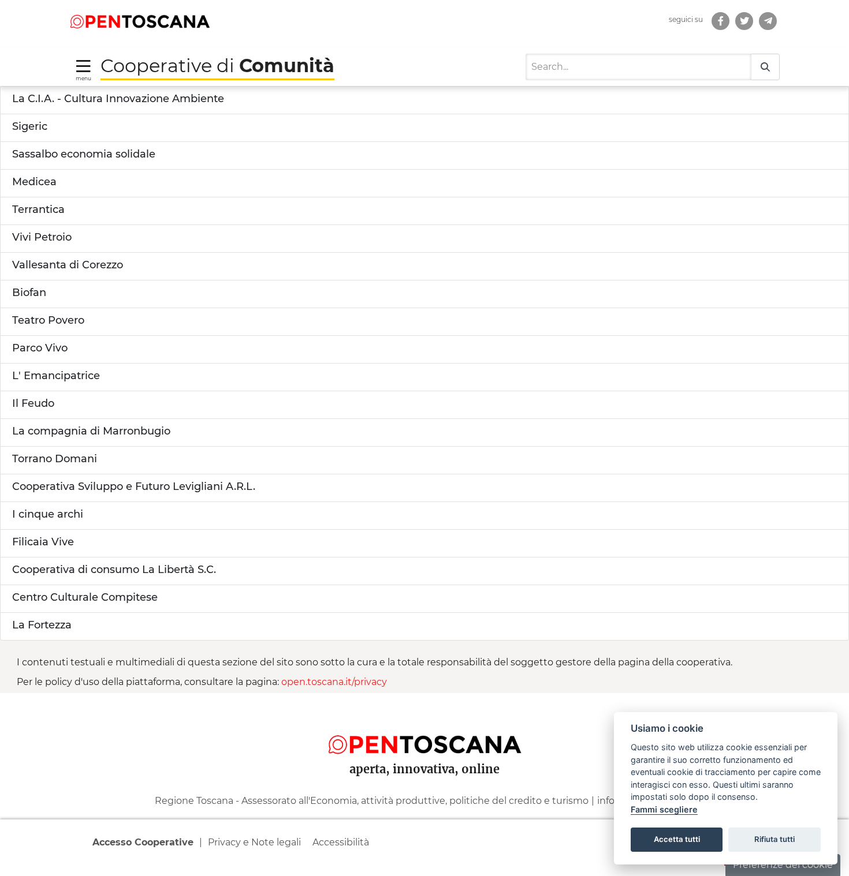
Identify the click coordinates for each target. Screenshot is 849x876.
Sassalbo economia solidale (83, 154)
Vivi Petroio (42, 237)
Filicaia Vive (43, 542)
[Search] (765, 67)
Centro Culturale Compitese (85, 597)
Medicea (34, 181)
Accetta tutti (677, 839)
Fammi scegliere (664, 809)
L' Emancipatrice (56, 375)
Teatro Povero (48, 320)
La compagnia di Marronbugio (91, 431)
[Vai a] (768, 21)
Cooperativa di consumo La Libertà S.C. (114, 569)
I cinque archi (47, 514)
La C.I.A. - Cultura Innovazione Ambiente (118, 98)
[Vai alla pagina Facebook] (720, 21)
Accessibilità (340, 842)
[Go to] (139, 20)
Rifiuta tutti (774, 839)
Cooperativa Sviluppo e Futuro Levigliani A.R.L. (133, 486)
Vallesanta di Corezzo (67, 265)
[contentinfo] (424, 784)
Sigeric (29, 126)
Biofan (29, 292)
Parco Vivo (40, 348)
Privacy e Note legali (254, 842)
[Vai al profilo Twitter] (744, 21)
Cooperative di (217, 65)
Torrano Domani (54, 458)
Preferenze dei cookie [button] (783, 864)
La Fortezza (42, 625)
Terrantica (38, 209)
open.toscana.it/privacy (334, 681)
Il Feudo (33, 403)
